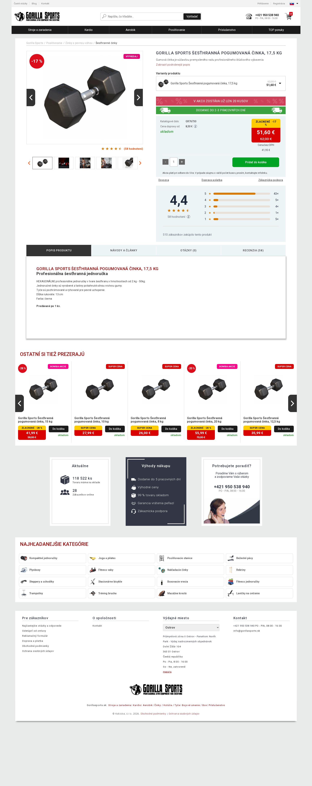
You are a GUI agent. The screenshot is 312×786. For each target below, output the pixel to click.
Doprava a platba (212, 180)
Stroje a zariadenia (119, 705)
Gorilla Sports (34, 43)
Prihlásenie (263, 3)
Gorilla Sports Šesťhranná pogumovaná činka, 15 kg (35, 419)
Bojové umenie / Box (194, 705)
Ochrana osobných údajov (38, 651)
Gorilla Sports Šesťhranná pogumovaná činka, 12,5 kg (261, 419)
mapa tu (167, 671)
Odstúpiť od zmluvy (34, 630)
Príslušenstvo (217, 705)
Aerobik (148, 705)
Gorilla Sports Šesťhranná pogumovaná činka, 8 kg (148, 419)
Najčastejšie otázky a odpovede (41, 625)
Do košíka (58, 428)
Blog (34, 3)
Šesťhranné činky (106, 43)
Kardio (137, 705)
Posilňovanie (54, 43)
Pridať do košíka (255, 162)
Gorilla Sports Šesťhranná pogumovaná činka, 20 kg (204, 419)
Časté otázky (20, 3)
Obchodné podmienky (35, 646)
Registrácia (279, 3)
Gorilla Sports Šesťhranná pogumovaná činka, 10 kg (92, 419)
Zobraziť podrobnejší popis (173, 64)
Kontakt (45, 3)
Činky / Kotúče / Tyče (167, 705)
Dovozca (164, 180)
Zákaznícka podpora (270, 180)
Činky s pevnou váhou (79, 43)
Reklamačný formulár (35, 636)
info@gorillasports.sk (246, 630)
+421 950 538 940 (232, 486)
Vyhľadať (192, 16)
